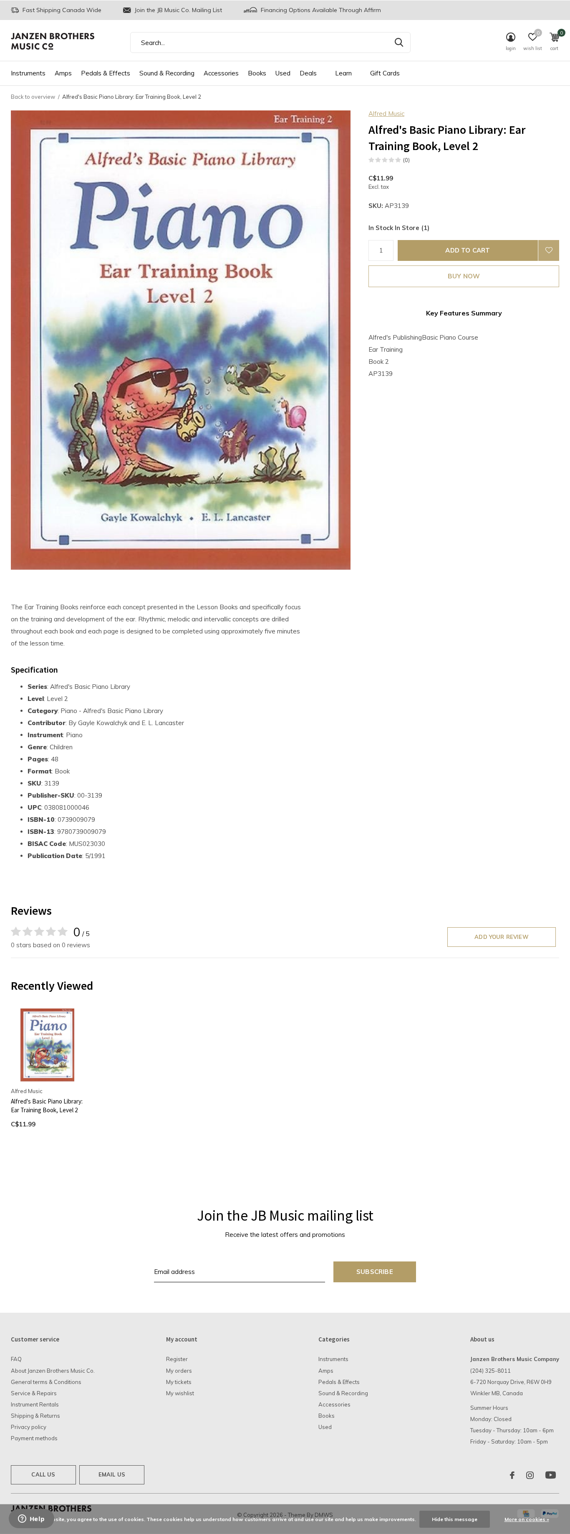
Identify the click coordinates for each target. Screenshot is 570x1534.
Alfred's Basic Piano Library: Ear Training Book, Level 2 (47, 1105)
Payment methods (34, 1438)
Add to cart (467, 250)
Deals (308, 73)
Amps (63, 73)
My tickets (179, 1382)
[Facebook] (512, 1475)
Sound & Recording (166, 73)
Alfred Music (386, 114)
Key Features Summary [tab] (464, 313)
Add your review (501, 936)
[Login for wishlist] (548, 250)
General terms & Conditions (46, 1382)
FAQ (16, 1359)
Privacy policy (28, 1427)
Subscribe (374, 1272)
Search (399, 42)
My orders (179, 1370)
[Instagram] (530, 1475)
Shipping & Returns (35, 1415)
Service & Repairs (34, 1393)
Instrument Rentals (35, 1404)
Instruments (28, 73)
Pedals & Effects (105, 73)
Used (282, 73)
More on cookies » (526, 1519)
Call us (43, 1474)
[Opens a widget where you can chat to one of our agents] (31, 1519)
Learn (343, 73)
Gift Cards (385, 73)
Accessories (221, 73)
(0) (406, 160)
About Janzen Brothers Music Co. (53, 1370)
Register (177, 1359)
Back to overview (33, 96)
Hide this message (454, 1519)
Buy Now (464, 276)
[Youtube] (550, 1475)
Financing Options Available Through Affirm (320, 10)
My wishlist (180, 1393)
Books (257, 73)
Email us (111, 1474)
